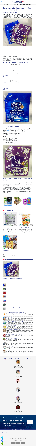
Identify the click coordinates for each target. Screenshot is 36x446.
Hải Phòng (10, 358)
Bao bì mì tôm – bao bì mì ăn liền (11, 325)
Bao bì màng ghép (6, 250)
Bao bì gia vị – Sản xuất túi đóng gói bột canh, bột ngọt (14, 291)
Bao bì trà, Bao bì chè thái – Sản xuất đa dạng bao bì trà (14, 321)
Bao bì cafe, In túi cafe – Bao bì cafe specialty (13, 329)
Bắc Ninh (23, 358)
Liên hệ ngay (30, 422)
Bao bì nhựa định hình (27, 205)
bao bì (8, 130)
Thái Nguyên (17, 358)
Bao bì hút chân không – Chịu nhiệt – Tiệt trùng (13, 295)
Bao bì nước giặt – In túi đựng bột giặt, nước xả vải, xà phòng (13, 278)
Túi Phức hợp (7, 4)
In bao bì (7, 303)
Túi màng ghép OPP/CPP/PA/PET (11, 346)
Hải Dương (29, 358)
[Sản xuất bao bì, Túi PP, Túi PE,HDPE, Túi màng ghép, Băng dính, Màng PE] (18, 1)
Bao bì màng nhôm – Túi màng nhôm (12, 338)
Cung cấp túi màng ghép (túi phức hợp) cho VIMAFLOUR (15, 312)
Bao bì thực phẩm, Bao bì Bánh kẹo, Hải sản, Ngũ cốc (14, 334)
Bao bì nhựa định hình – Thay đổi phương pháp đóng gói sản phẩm (16, 299)
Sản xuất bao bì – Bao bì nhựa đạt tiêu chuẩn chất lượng (14, 307)
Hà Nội (5, 358)
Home (4, 4)
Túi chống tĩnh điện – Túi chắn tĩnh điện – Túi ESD (14, 342)
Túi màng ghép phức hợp (10, 350)
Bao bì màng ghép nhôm (17, 205)
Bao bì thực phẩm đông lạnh (10, 287)
